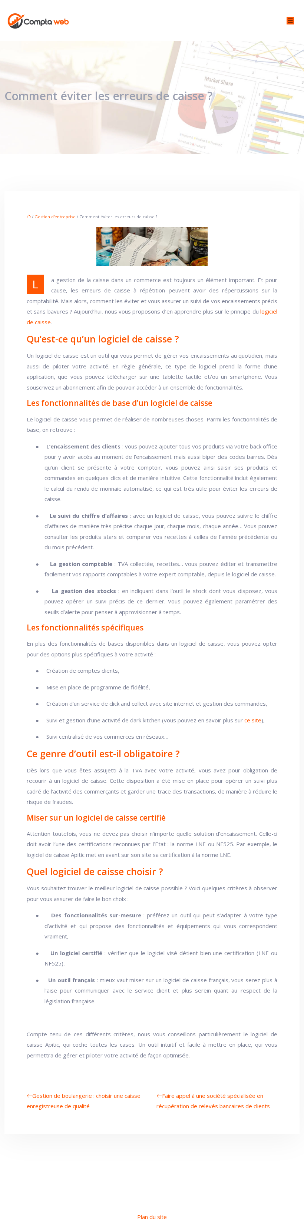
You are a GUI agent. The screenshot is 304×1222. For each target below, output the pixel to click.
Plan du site (152, 1217)
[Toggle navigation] (290, 20)
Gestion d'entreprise (55, 216)
